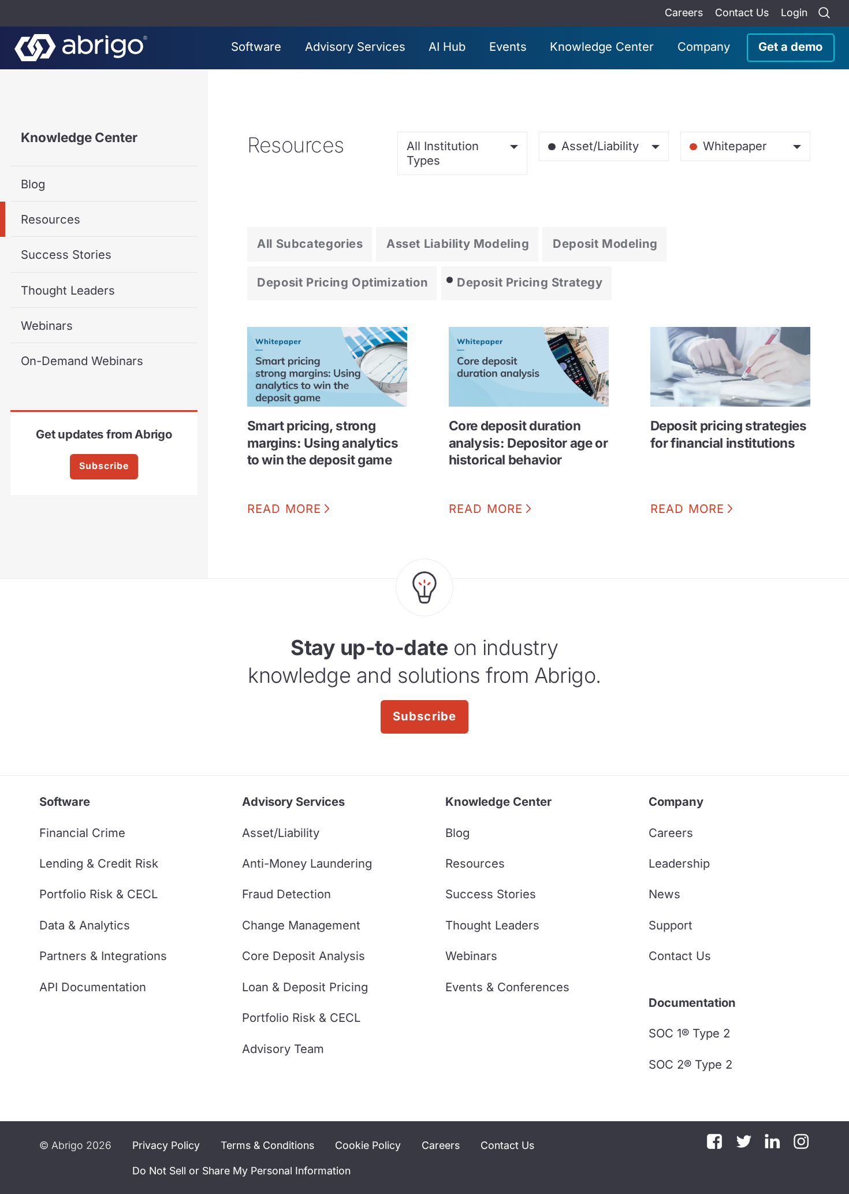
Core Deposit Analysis (303, 955)
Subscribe (104, 465)
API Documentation (92, 987)
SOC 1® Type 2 (689, 1033)
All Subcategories (310, 243)
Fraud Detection (286, 894)
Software (256, 46)
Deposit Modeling (605, 243)
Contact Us (742, 12)
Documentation (692, 1002)
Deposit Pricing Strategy (530, 282)
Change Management (301, 925)
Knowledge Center (602, 46)
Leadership (679, 863)
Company (703, 46)
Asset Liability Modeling (458, 243)
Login (794, 12)
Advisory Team (283, 1049)
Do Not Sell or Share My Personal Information (241, 1171)
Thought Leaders (68, 290)
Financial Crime (82, 832)
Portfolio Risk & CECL (98, 894)
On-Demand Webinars (82, 361)
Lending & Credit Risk (98, 863)
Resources (50, 219)
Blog (33, 184)
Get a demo (790, 46)
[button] (241, 1171)
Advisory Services (355, 46)
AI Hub (447, 46)
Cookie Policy (368, 1145)
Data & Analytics (84, 925)
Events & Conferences (507, 987)
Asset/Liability (280, 832)
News (664, 894)
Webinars (47, 325)
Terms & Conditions (267, 1145)
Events (508, 46)
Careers (684, 12)
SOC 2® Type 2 (690, 1064)
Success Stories (66, 254)
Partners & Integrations (103, 955)
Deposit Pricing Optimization (342, 282)
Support (670, 925)
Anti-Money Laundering (307, 863)
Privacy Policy (166, 1145)
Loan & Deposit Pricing (305, 987)
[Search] (824, 13)
